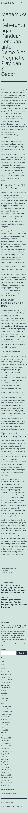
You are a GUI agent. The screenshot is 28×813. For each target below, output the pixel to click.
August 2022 (5, 754)
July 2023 (4, 725)
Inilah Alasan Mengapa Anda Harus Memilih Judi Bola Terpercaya (12, 636)
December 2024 (6, 680)
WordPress (18, 806)
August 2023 (5, 722)
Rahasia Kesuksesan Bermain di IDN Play (13, 644)
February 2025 (6, 674)
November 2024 (6, 682)
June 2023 (4, 727)
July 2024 (4, 693)
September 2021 (6, 783)
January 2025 (5, 677)
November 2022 (6, 746)
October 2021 (5, 780)
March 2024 (5, 703)
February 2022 (6, 769)
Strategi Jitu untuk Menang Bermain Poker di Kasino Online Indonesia (13, 632)
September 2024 (6, 688)
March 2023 (5, 735)
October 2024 (5, 685)
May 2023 (4, 730)
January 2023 (5, 740)
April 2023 (4, 733)
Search (3, 649)
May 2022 (4, 762)
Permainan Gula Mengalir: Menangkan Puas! (13, 640)
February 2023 (6, 738)
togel (3, 664)
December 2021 (6, 775)
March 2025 (5, 672)
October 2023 (5, 717)
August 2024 (5, 690)
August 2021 (5, 785)
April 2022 (4, 764)
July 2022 (4, 756)
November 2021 (6, 777)
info (12, 572)
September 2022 (6, 751)
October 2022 (5, 748)
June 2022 (4, 759)
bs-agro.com (7, 3)
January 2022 (5, 772)
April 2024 (4, 701)
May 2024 (4, 698)
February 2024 (6, 706)
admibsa (5, 570)
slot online (12, 347)
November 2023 (6, 714)
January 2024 (5, 709)
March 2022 (5, 767)
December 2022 (6, 743)
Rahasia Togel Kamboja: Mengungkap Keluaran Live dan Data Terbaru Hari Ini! (13, 627)
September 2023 (6, 719)
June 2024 (4, 696)
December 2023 (6, 711)
